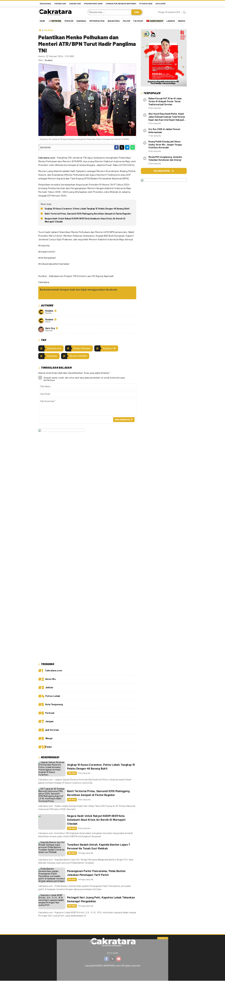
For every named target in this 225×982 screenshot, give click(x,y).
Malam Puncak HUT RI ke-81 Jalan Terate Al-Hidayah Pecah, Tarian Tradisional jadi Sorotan (165, 101)
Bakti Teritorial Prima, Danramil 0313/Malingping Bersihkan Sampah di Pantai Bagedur (88, 213)
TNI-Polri (48, 30)
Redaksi (49, 60)
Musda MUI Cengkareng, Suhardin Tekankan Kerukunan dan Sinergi (165, 158)
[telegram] (127, 147)
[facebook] (116, 147)
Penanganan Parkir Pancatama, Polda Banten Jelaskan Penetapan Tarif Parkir (96, 872)
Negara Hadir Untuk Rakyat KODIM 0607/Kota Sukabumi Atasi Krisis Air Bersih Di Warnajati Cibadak (85, 220)
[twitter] (122, 147)
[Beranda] (40, 30)
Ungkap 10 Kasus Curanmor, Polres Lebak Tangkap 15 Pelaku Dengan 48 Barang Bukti (87, 208)
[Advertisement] (164, 458)
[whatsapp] (132, 147)
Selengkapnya (162, 171)
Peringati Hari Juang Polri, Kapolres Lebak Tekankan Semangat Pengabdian (101, 899)
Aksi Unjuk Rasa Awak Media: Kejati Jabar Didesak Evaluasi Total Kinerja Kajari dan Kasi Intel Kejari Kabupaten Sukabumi (167, 118)
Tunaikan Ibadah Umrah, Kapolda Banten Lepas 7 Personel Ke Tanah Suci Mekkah (98, 846)
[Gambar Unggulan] (87, 135)
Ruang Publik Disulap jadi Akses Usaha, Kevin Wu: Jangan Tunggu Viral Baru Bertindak (165, 144)
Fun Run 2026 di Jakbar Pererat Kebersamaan (164, 130)
